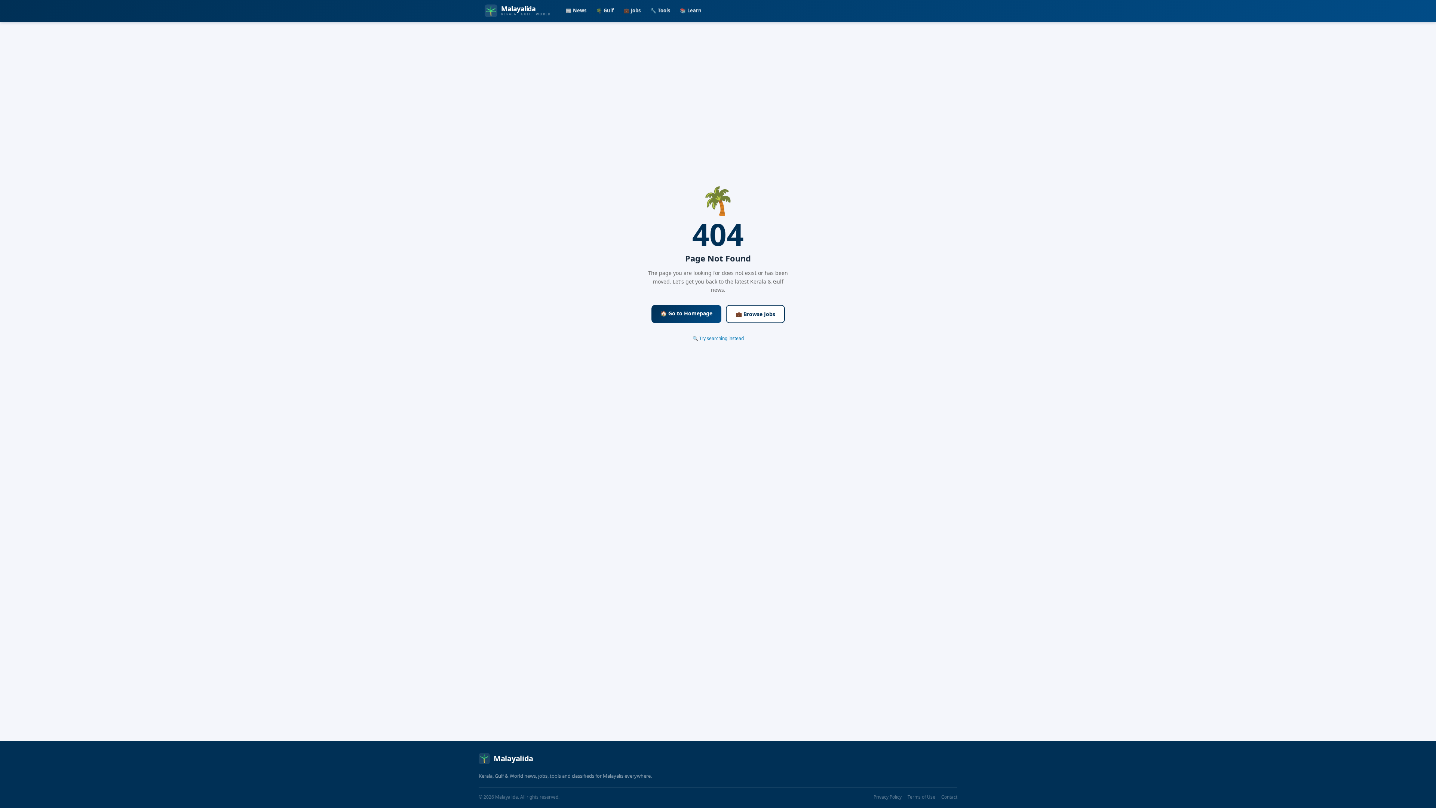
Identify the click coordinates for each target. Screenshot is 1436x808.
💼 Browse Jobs (755, 314)
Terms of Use (921, 797)
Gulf (605, 10)
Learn (691, 10)
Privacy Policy (888, 797)
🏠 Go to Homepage (686, 313)
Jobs (632, 10)
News (575, 10)
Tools (660, 10)
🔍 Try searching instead (718, 338)
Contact (949, 797)
